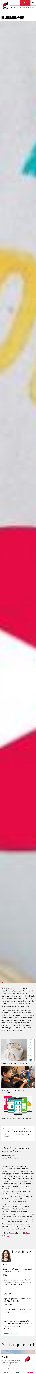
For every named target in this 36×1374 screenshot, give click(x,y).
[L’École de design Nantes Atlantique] (5, 6)
